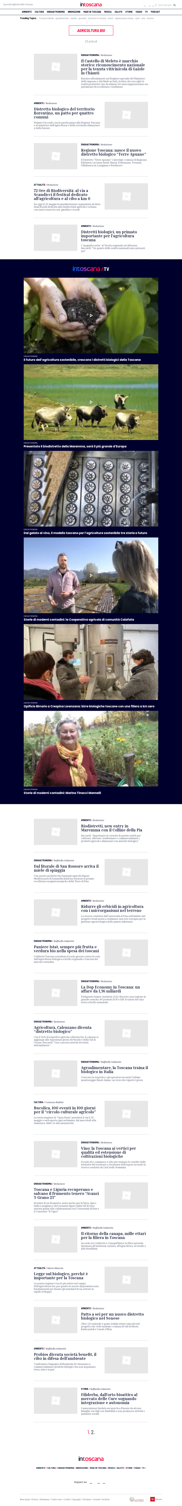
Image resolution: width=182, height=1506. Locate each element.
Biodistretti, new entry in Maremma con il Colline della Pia (111, 828)
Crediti (67, 1499)
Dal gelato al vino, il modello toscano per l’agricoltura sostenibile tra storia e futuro (85, 533)
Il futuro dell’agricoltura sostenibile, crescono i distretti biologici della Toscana (82, 360)
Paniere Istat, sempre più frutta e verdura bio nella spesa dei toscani (66, 948)
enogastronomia (56, 11)
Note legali (25, 1499)
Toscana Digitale (46, 18)
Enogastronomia (90, 55)
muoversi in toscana (97, 18)
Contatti (96, 1499)
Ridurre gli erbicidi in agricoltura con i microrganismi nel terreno (112, 908)
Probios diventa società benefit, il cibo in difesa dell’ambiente (65, 1356)
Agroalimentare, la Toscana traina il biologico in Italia (114, 1069)
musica (108, 11)
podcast (155, 11)
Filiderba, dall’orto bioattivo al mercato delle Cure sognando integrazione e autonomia (109, 1398)
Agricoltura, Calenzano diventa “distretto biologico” (63, 1029)
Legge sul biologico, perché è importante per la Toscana (61, 1275)
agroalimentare (62, 18)
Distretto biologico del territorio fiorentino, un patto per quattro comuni (64, 113)
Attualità (39, 184)
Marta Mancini (55, 1268)
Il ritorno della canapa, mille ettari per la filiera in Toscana (113, 1235)
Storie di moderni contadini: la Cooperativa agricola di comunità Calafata (79, 620)
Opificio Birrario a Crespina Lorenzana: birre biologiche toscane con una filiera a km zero (89, 706)
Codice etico (56, 1499)
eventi (110, 18)
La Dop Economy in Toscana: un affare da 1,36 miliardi (110, 989)
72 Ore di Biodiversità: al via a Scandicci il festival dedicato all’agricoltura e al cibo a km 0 (62, 194)
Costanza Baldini (54, 1102)
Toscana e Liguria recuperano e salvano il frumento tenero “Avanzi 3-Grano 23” (66, 1193)
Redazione (106, 55)
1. (88, 1432)
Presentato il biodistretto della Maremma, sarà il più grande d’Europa (75, 446)
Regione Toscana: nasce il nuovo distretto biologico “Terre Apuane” (113, 152)
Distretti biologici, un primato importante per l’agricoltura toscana (109, 235)
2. (93, 1432)
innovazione (74, 11)
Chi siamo (87, 1499)
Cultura (38, 1102)
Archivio (106, 1499)
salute (118, 11)
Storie (84, 1388)
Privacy (35, 1499)
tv (146, 11)
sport (137, 18)
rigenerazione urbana (124, 18)
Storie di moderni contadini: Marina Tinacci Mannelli (62, 793)
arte (143, 18)
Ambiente (39, 103)
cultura (39, 11)
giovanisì (82, 18)
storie (129, 11)
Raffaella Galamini (64, 860)
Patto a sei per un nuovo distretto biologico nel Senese (112, 1316)
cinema (73, 18)
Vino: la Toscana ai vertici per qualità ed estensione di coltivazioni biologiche (108, 1152)
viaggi (139, 11)
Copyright (76, 1499)
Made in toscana (92, 11)
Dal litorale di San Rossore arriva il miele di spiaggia (66, 868)
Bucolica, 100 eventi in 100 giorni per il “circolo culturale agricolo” (65, 1109)
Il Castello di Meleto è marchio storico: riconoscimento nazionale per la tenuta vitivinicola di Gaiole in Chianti (113, 66)
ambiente (27, 11)
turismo (150, 18)
